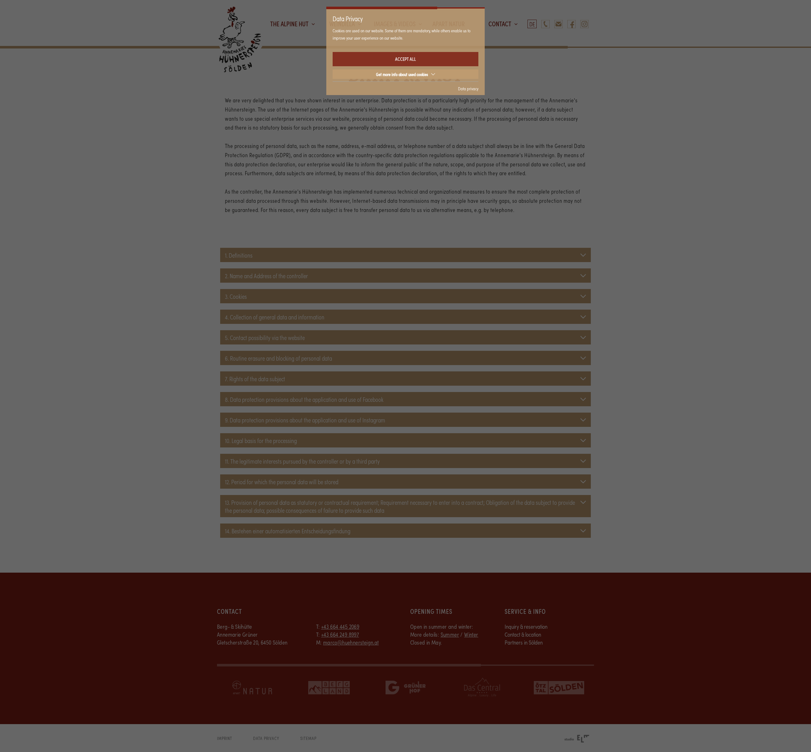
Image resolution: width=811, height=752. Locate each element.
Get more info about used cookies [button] (402, 74)
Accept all (405, 58)
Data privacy (468, 88)
